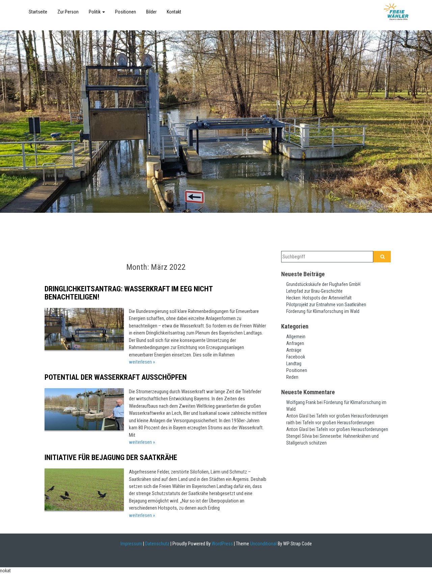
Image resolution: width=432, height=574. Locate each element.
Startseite (38, 12)
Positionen (125, 12)
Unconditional (263, 543)
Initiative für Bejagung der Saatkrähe (111, 457)
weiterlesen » (142, 362)
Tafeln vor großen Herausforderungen (352, 416)
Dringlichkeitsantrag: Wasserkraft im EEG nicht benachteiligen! (129, 293)
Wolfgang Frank (301, 402)
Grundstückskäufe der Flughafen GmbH (323, 284)
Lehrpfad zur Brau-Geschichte (314, 291)
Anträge (293, 350)
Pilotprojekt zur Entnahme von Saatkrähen (326, 304)
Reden (292, 377)
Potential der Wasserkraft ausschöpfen (116, 377)
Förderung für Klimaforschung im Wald (322, 311)
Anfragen (295, 343)
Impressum (131, 543)
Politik (95, 12)
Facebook (295, 357)
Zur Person (68, 12)
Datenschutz (157, 543)
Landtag (293, 363)
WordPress (222, 543)
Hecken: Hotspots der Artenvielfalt (319, 297)
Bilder (151, 12)
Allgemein (295, 336)
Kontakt (174, 12)
